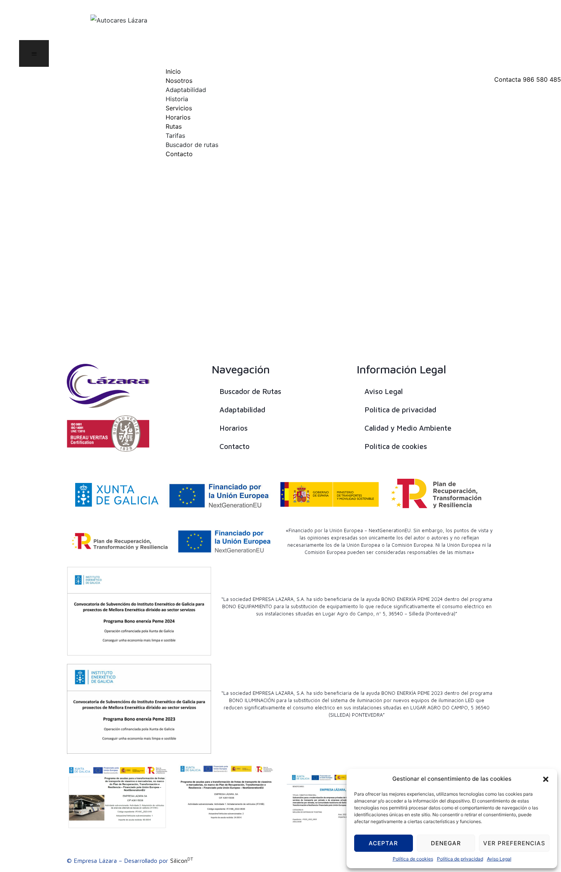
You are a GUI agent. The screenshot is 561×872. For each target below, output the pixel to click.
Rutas (174, 126)
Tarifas (175, 135)
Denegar (446, 843)
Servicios (179, 108)
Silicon (181, 860)
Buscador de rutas (192, 145)
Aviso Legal (499, 859)
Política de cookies (413, 859)
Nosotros (179, 80)
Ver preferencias (514, 843)
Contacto (179, 154)
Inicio (173, 71)
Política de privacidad (460, 859)
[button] (546, 779)
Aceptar (383, 843)
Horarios (178, 117)
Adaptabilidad (186, 90)
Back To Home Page (275, 231)
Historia (177, 99)
